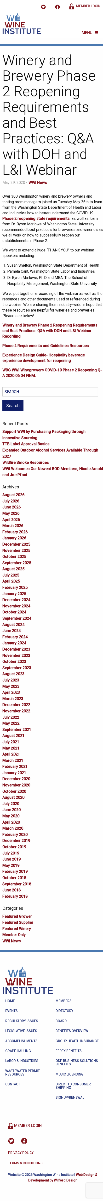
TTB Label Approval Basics (26, 444)
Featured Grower (17, 916)
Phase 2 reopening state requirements (36, 218)
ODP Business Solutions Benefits (77, 1062)
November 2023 (16, 655)
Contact (12, 1084)
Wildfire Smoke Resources (25, 462)
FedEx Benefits (69, 1051)
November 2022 (16, 711)
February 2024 (15, 637)
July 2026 (10, 501)
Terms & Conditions (25, 1163)
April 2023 (11, 692)
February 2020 (15, 834)
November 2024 (16, 606)
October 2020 (14, 791)
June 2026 (11, 507)
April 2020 (11, 822)
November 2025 (16, 550)
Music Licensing (70, 1074)
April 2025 (11, 581)
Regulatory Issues (21, 1021)
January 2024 (14, 643)
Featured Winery (16, 928)
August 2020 (13, 797)
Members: (64, 1001)
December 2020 (16, 779)
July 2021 (10, 742)
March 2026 (12, 525)
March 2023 (12, 698)
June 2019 (11, 859)
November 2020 (16, 785)
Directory (64, 1011)
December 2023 (16, 649)
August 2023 (13, 674)
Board (61, 1021)
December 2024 (16, 599)
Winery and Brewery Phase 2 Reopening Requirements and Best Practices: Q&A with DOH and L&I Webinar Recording (49, 331)
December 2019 (16, 840)
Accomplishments (21, 1041)
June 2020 (11, 809)
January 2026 (14, 538)
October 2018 (14, 877)
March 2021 (12, 760)
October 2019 (14, 847)
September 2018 (16, 884)
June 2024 (11, 630)
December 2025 (16, 544)
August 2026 (13, 495)
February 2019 (15, 871)
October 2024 (14, 612)
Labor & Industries (21, 1061)
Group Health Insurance (77, 1041)
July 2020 (10, 803)
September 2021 (16, 729)
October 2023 (14, 661)
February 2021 (15, 766)
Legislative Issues (21, 1031)
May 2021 (10, 748)
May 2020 (10, 816)
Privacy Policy (21, 1153)
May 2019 (10, 865)
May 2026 (10, 513)
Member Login (88, 6)
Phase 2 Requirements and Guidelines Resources (45, 345)
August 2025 (13, 569)
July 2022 (10, 717)
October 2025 (14, 556)
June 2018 (11, 890)
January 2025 (14, 593)
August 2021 (13, 735)
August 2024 (13, 624)
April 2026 (11, 519)
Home (10, 1001)
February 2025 (15, 587)
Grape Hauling (18, 1051)
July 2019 (10, 853)
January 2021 (14, 773)
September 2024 (16, 618)
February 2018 (15, 896)
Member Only (14, 934)
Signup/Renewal (70, 1097)
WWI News (38, 182)
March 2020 (12, 828)
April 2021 (11, 754)
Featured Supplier (17, 922)
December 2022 (16, 704)
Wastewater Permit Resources (22, 1072)
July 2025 (10, 575)
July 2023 (10, 680)
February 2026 (15, 532)
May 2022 (10, 723)
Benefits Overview (72, 1031)
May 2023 (10, 686)
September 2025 (16, 563)
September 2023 (16, 668)
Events (11, 1011)
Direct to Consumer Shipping (73, 1086)
